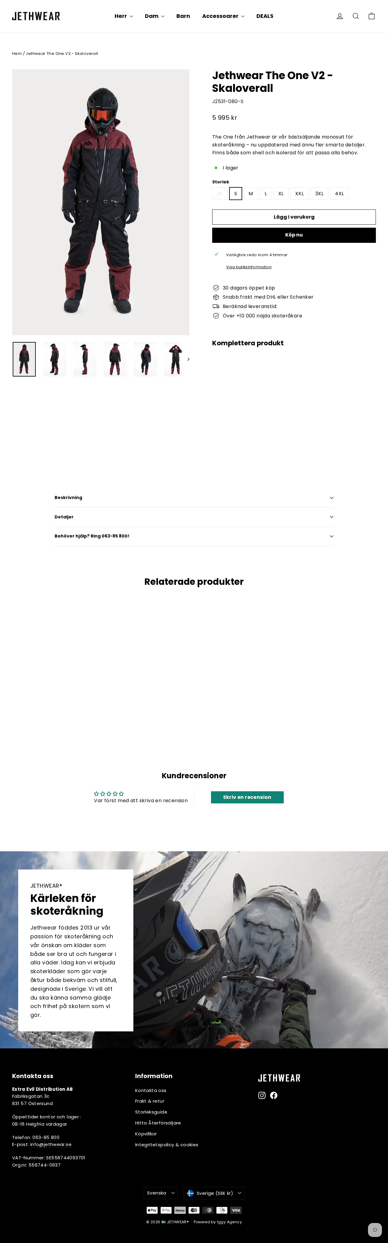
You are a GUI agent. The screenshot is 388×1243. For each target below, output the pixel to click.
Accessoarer (221, 16)
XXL (299, 193)
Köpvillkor (146, 1134)
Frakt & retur (149, 1101)
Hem (17, 53)
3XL (319, 193)
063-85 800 (45, 1137)
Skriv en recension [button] (247, 797)
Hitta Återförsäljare (158, 1123)
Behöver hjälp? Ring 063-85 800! (92, 536)
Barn (183, 16)
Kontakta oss (151, 1090)
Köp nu (294, 234)
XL (281, 193)
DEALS (264, 16)
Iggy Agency (229, 1222)
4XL (339, 193)
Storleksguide (151, 1112)
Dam (152, 16)
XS (220, 193)
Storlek (220, 182)
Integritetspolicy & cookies (167, 1144)
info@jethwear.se (51, 1144)
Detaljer (64, 517)
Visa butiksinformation (249, 267)
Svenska (156, 1193)
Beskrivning (68, 497)
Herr (121, 16)
